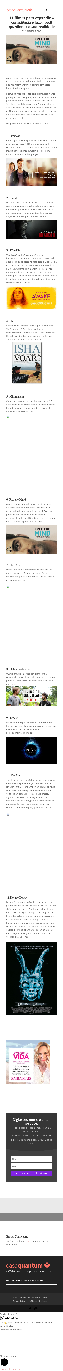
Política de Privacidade (38, 1301)
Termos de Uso (19, 1301)
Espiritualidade (31, 31)
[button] (31, 1314)
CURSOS (23, 1280)
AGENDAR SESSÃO (42, 1280)
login (29, 1241)
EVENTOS (31, 1280)
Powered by (10, 1369)
